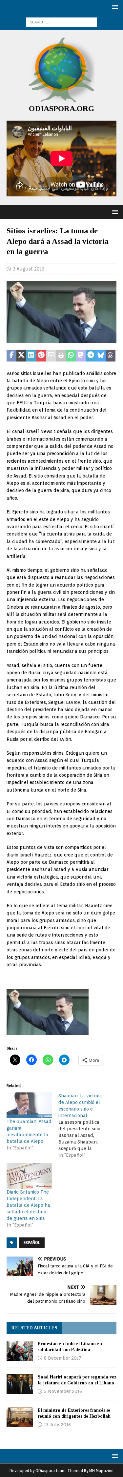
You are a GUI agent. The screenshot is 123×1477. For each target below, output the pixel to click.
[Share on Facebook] (11, 356)
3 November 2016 (63, 1391)
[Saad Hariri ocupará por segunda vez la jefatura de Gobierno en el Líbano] (20, 1384)
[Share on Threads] (110, 356)
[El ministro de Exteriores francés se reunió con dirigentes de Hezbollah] (20, 1417)
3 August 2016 (28, 269)
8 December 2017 (62, 1358)
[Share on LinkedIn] (31, 356)
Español (32, 1242)
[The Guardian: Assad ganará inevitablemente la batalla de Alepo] (29, 1105)
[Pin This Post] (41, 356)
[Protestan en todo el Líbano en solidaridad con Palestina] (20, 1351)
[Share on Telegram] (90, 356)
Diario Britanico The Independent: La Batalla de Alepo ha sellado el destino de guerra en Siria (28, 1205)
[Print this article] (61, 356)
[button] (114, 7)
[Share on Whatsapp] (71, 356)
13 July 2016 (57, 1424)
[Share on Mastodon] (81, 356)
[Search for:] (61, 21)
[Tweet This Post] (21, 356)
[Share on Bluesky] (101, 356)
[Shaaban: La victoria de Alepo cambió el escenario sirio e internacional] (84, 1125)
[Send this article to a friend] (51, 356)
